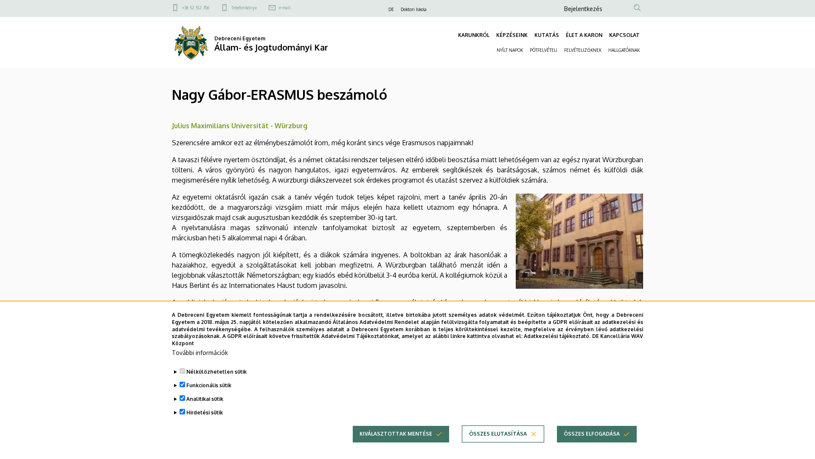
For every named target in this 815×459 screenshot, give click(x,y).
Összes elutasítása (498, 434)
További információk (200, 352)
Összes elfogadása (592, 434)
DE (391, 9)
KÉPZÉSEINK (512, 35)
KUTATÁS (546, 35)
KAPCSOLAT (624, 35)
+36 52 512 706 (195, 7)
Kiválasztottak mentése (396, 434)
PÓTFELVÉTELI (543, 50)
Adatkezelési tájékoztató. (557, 336)
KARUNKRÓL (473, 35)
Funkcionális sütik (208, 385)
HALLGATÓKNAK (624, 50)
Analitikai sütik (204, 399)
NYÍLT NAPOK (510, 50)
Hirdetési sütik (204, 412)
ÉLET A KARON (584, 35)
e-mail (284, 7)
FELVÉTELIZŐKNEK (582, 50)
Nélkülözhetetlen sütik (216, 372)
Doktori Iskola (414, 9)
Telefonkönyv (244, 7)
